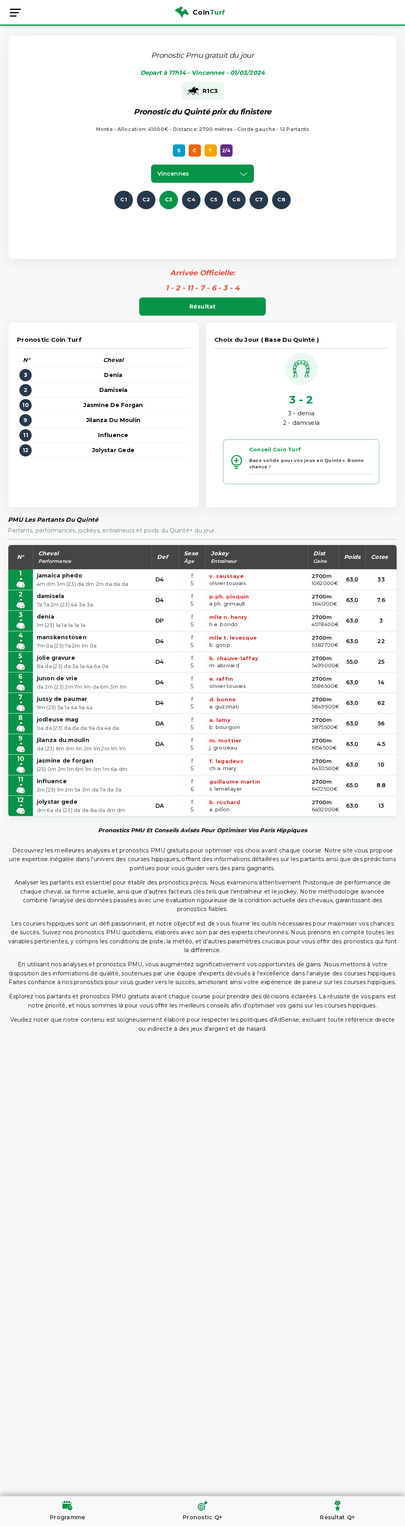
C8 (281, 199)
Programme (67, 1517)
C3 (169, 199)
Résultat (202, 306)
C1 (123, 199)
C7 (259, 199)
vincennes (173, 173)
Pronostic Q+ (202, 1517)
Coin (209, 12)
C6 (236, 199)
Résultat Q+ (337, 1517)
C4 (191, 199)
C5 (214, 199)
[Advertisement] (202, 227)
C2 (146, 199)
